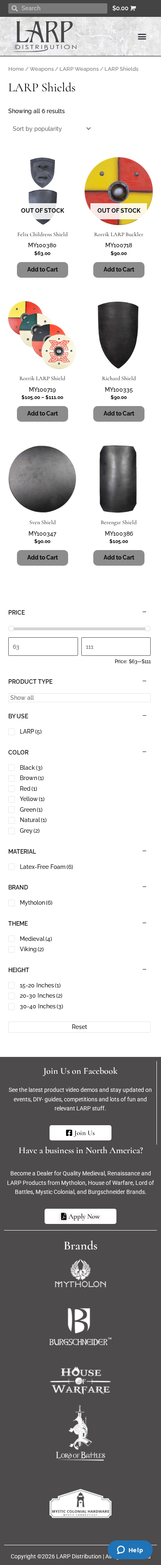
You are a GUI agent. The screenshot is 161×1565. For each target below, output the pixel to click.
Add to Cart (42, 269)
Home (16, 69)
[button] (142, 36)
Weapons (42, 69)
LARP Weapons (79, 69)
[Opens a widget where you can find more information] (130, 1550)
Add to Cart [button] (119, 413)
